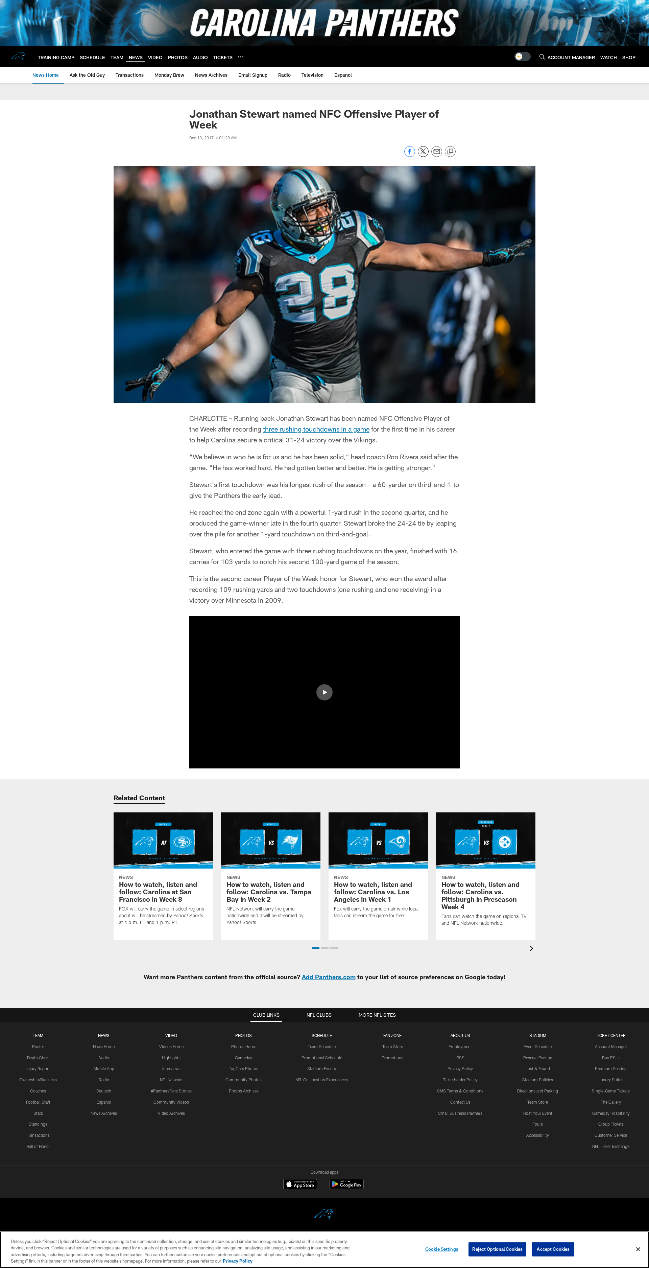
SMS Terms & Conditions (460, 1090)
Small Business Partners (460, 1113)
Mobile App (104, 1068)
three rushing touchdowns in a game (316, 429)
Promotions (392, 1057)
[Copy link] (450, 152)
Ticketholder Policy (460, 1079)
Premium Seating (611, 1068)
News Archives (104, 1113)
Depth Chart (38, 1057)
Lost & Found (538, 1068)
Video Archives (171, 1113)
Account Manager (611, 1046)
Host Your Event (537, 1113)
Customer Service (611, 1135)
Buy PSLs (611, 1057)
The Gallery (611, 1102)
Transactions (38, 1135)
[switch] (522, 56)
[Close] (638, 1249)
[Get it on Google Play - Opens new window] (346, 1187)
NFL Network (171, 1079)
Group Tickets (611, 1124)
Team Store (392, 1046)
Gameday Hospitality (611, 1113)
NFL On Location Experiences (321, 1079)
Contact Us (460, 1102)
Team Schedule (322, 1046)
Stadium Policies (537, 1079)
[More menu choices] (240, 57)
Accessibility (537, 1135)
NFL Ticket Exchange (610, 1146)
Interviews (171, 1068)
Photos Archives (244, 1090)
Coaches (38, 1090)
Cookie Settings (441, 1249)
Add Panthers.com (329, 977)
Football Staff (38, 1102)
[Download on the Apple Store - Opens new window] (300, 1185)
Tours (538, 1124)
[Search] (542, 56)
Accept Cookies (553, 1249)
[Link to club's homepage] (19, 56)
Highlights (171, 1057)
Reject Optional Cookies (497, 1249)
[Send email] (436, 155)
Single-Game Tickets (611, 1090)
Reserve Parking (537, 1057)
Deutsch (103, 1090)
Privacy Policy (460, 1068)
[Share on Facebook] (409, 155)
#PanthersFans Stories (171, 1090)
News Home (104, 1046)
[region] (324, 1249)
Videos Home (171, 1046)
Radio (104, 1079)
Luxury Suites (611, 1079)
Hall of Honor (38, 1146)
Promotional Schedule (322, 1057)
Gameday (243, 1057)
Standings (38, 1124)
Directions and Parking (537, 1090)
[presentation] (532, 949)
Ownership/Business (38, 1079)
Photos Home (243, 1046)
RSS (460, 1057)
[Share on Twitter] (423, 155)
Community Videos (171, 1102)
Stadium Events (321, 1068)
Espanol (104, 1102)
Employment (460, 1046)
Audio (103, 1057)
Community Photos (243, 1079)
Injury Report (38, 1068)
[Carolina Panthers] (324, 1215)
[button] (324, 692)
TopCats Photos (243, 1068)
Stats (38, 1113)
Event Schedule (538, 1046)
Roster (38, 1046)
